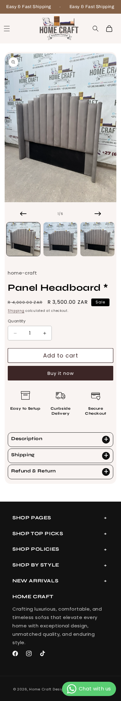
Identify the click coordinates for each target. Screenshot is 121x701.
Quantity (16, 321)
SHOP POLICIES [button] (35, 549)
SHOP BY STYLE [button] (35, 565)
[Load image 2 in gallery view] (60, 239)
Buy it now (60, 373)
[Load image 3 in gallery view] (97, 239)
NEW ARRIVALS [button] (35, 581)
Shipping (16, 310)
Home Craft (40, 689)
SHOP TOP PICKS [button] (37, 533)
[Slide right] (98, 214)
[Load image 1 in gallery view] (23, 239)
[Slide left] (23, 214)
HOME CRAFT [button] (33, 596)
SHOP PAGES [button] (31, 518)
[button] (7, 28)
